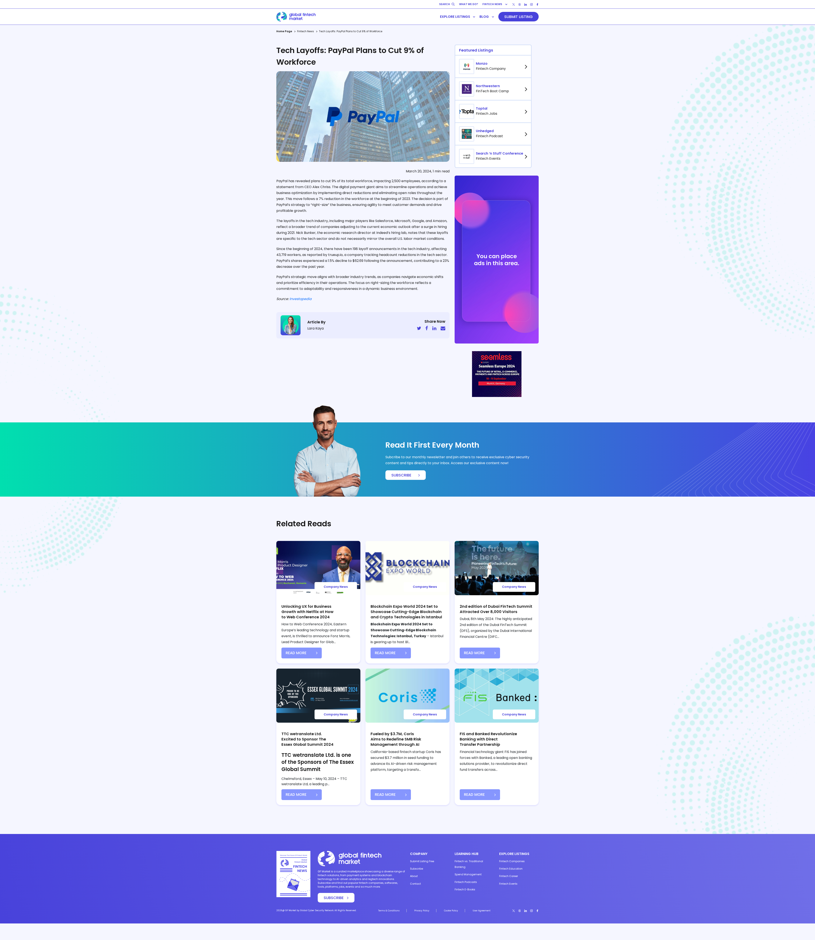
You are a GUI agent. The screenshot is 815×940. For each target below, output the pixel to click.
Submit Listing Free (422, 861)
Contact (415, 884)
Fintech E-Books (465, 889)
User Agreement (481, 910)
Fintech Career (508, 876)
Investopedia (300, 298)
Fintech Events (508, 884)
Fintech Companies (512, 861)
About (414, 876)
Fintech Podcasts (466, 882)
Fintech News (305, 31)
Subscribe (416, 868)
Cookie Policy (451, 910)
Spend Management (468, 874)
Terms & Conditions (389, 910)
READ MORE (296, 652)
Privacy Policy (421, 910)
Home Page (284, 31)
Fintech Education (511, 868)
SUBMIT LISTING (518, 16)
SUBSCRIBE (401, 475)
